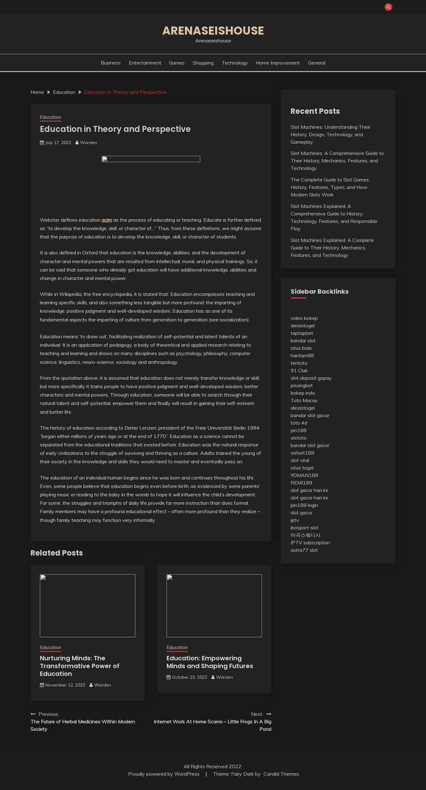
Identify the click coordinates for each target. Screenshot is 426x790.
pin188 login (304, 505)
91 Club (299, 370)
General (316, 63)
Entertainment (145, 63)
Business (111, 63)
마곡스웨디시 (306, 535)
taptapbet (302, 333)
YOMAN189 (304, 475)
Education (50, 117)
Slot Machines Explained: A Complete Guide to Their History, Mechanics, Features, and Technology (332, 247)
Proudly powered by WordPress (164, 774)
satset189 (302, 453)
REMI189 (301, 482)
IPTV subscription (310, 542)
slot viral (300, 460)
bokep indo (303, 393)
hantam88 (302, 355)
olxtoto (299, 438)
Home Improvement (278, 63)
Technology (235, 63)
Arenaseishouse (213, 30)
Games (177, 63)
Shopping (203, 63)
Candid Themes (281, 774)
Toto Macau (304, 400)
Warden (88, 142)
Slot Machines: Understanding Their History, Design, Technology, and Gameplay (330, 134)
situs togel (302, 468)
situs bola (301, 348)
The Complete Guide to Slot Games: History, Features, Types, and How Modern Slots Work (330, 187)
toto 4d (299, 423)
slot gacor (301, 512)
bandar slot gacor (310, 415)
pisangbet (302, 385)
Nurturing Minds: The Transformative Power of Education (79, 666)
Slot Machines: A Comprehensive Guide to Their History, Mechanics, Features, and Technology (337, 160)
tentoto (299, 363)
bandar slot (303, 340)
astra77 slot (304, 550)
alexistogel (303, 325)
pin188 (299, 430)
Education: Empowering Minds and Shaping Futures (210, 662)
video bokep (304, 318)
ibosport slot (304, 527)
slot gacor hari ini (309, 490)
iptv (295, 520)
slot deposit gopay (311, 378)
